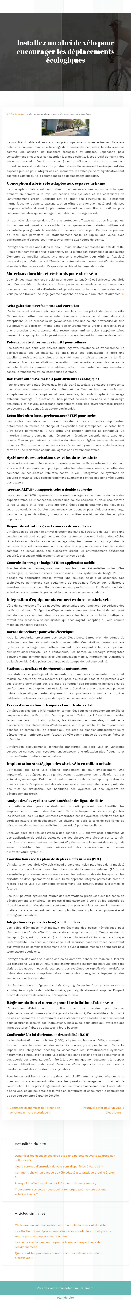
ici (122, 294)
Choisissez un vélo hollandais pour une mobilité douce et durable (60, 1225)
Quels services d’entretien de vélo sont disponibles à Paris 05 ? (59, 1166)
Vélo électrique (17, 114)
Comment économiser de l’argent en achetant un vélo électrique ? (35, 1110)
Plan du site (65, 1297)
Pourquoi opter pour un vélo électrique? (102, 1110)
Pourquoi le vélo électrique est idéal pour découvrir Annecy (55, 1183)
